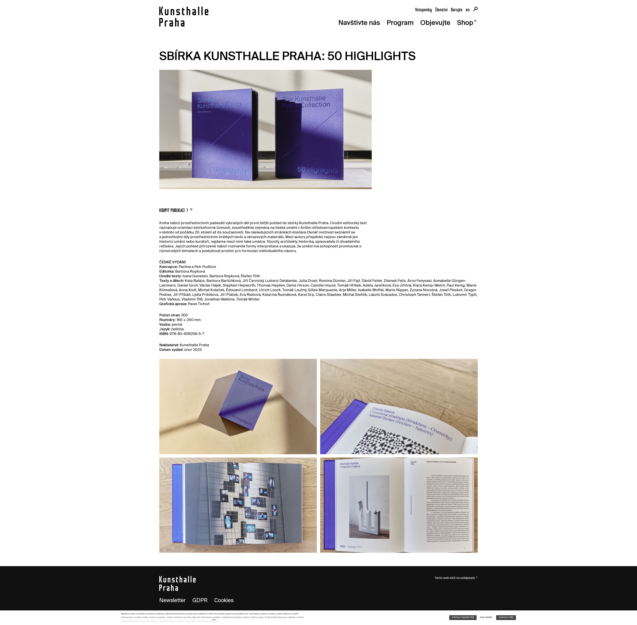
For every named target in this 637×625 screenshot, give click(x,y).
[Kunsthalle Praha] (183, 17)
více (214, 620)
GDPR (200, 600)
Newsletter (172, 600)
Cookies (224, 600)
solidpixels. (468, 578)
